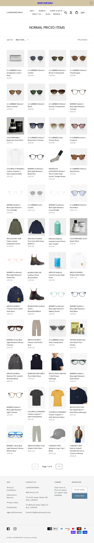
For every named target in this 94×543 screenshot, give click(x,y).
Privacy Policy (12, 502)
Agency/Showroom (14, 512)
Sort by (10, 40)
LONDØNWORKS (15, 12)
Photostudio (12, 507)
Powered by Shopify (30, 537)
